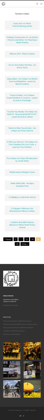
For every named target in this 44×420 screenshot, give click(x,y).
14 (32, 239)
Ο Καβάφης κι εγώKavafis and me (22, 197)
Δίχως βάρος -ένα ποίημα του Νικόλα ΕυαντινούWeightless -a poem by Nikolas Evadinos (22, 81)
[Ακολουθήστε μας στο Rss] (23, 415)
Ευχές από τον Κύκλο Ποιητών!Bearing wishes (22, 24)
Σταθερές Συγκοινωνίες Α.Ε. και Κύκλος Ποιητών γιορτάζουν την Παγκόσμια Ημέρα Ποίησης (22, 40)
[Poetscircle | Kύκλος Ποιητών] (3, 3)
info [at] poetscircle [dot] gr (10, 305)
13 (27, 239)
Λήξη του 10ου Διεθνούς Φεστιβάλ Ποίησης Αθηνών (17, 321)
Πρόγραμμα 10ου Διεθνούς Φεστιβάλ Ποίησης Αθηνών (18, 327)
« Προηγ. (8, 239)
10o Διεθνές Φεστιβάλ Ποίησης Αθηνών (14, 331)
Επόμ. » (25, 244)
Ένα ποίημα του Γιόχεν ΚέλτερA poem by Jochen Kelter (22, 159)
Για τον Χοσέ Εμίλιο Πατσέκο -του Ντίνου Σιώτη (22, 66)
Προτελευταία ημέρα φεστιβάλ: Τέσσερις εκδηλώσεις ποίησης (20, 324)
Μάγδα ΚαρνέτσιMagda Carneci (22, 172)
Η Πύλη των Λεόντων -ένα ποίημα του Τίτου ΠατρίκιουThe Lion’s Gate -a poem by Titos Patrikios (22, 144)
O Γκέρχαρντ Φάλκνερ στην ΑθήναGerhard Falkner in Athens (22, 209)
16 (17, 244)
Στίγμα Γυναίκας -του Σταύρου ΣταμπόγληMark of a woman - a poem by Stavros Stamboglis (22, 98)
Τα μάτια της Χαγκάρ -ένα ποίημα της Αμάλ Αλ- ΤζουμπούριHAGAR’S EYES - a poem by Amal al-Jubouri (22, 114)
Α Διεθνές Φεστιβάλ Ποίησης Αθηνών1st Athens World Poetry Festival (22, 225)
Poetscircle (18, 410)
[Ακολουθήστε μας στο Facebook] (20, 415)
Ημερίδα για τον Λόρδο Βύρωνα (11, 334)
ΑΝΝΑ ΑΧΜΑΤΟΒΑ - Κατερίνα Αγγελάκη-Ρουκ (22, 184)
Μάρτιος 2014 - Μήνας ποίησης (22, 53)
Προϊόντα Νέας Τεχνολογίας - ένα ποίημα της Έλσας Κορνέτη (22, 129)
